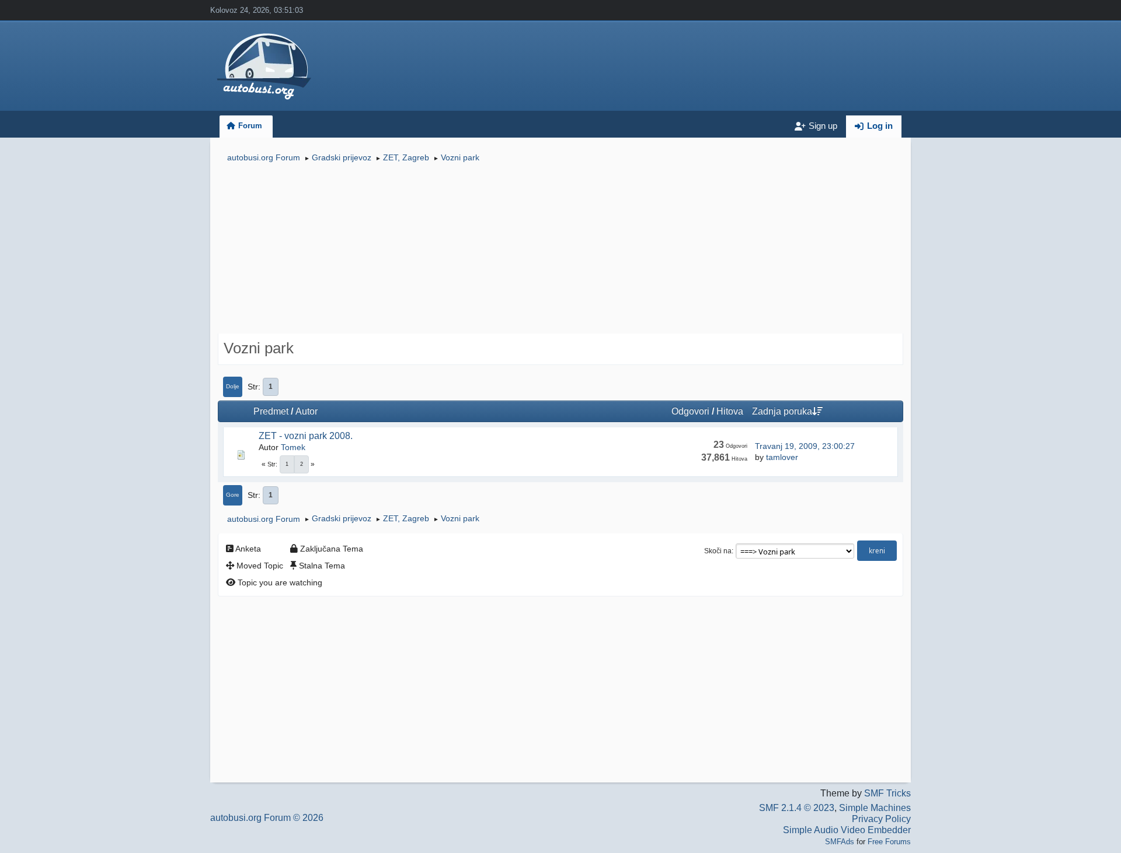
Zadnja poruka (782, 411)
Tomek (293, 447)
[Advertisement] (560, 249)
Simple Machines (875, 808)
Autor (306, 411)
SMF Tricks (887, 793)
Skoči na (718, 550)
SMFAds (839, 841)
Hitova (729, 411)
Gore (232, 495)
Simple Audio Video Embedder (847, 830)
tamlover (782, 457)
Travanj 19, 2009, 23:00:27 (805, 446)
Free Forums (889, 841)
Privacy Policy (881, 819)
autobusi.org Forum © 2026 (266, 818)
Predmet (270, 411)
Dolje (232, 386)
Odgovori (690, 411)
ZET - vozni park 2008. (306, 436)
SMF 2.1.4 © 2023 (796, 808)
